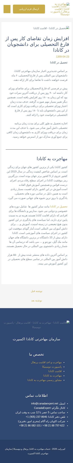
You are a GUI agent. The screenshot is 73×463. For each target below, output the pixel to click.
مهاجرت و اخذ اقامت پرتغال (46, 362)
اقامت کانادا (55, 371)
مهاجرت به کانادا (52, 375)
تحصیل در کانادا (58, 206)
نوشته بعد (36, 300)
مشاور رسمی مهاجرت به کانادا (44, 380)
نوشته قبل (36, 291)
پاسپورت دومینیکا (52, 366)
